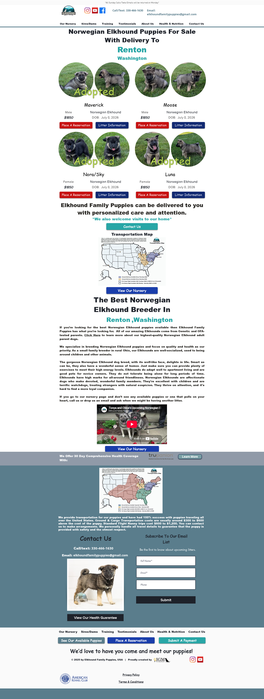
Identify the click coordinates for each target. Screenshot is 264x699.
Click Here (92, 335)
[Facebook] (102, 10)
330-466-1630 (134, 10)
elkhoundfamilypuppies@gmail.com (172, 14)
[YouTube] (95, 10)
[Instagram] (87, 10)
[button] (190, 456)
